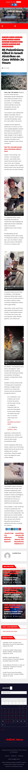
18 (6, 717)
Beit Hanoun (5, 37)
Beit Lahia (12, 37)
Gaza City (4, 39)
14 (17, 714)
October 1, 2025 (12, 429)
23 (24, 717)
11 (6, 714)
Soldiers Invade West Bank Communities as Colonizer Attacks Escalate (13, 659)
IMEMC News (17, 553)
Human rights (5, 41)
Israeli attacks (13, 41)
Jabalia (20, 41)
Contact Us (14, 755)
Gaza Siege (10, 39)
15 (21, 714)
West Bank (6, 575)
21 (17, 717)
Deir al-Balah (18, 37)
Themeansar (15, 752)
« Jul (2, 729)
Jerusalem (6, 590)
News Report (12, 44)
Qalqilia (6, 573)
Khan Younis (5, 44)
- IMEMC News (14, 11)
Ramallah (6, 607)
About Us (7, 755)
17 (2, 717)
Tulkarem (16, 573)
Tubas (10, 573)
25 (6, 721)
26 (10, 721)
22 (21, 717)
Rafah (18, 44)
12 (10, 714)
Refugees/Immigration (7, 46)
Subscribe (20, 755)
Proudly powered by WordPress (10, 750)
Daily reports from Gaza (10, 631)
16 (24, 714)
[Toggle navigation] (15, 26)
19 (10, 717)
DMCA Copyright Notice (14, 759)
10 (2, 714)
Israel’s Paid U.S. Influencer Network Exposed (8, 537)
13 (13, 714)
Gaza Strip (17, 39)
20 (14, 717)
